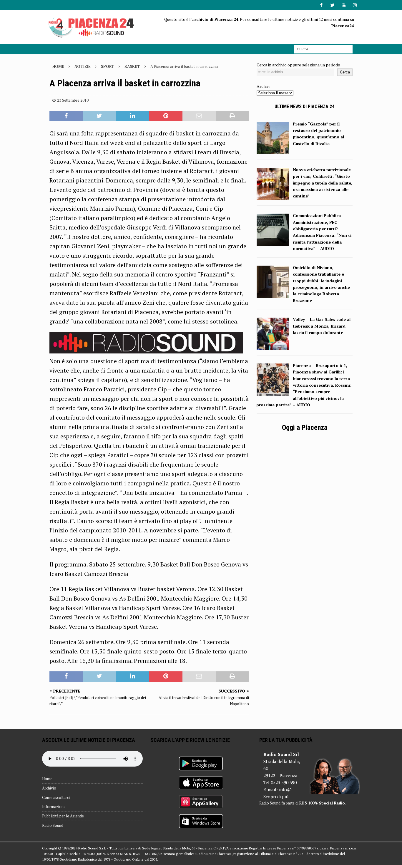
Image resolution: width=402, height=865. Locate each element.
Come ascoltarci (56, 797)
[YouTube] (343, 5)
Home (47, 778)
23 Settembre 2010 (73, 100)
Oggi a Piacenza (304, 427)
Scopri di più (275, 796)
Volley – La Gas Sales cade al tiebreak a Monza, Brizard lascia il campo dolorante (321, 325)
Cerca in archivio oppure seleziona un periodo (298, 65)
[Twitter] (332, 5)
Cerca (345, 72)
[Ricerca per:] (323, 48)
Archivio (49, 788)
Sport (107, 66)
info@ (285, 789)
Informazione (54, 806)
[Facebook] (321, 5)
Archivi (263, 86)
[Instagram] (355, 5)
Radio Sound (52, 825)
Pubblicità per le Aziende (63, 816)
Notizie (82, 66)
